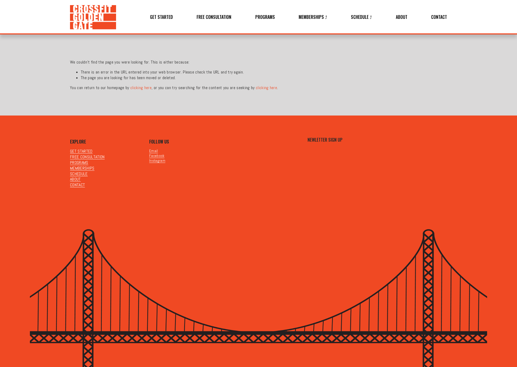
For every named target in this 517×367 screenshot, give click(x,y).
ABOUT (401, 17)
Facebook (157, 155)
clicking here (141, 87)
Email (153, 151)
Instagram (157, 160)
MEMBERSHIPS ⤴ (313, 17)
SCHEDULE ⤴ (361, 17)
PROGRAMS (265, 17)
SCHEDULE (79, 174)
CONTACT (439, 17)
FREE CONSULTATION (214, 17)
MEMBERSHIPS (82, 168)
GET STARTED (161, 17)
